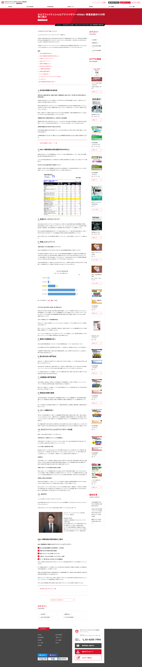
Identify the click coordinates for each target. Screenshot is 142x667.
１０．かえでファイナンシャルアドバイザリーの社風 (49, 76)
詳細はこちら (94, 91)
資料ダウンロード (126, 2)
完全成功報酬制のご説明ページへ (47, 143)
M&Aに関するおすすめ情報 (68, 24)
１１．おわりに (41, 79)
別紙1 (49, 300)
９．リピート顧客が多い (43, 74)
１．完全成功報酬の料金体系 (45, 53)
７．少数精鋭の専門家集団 (44, 68)
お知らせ (57, 642)
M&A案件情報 (40, 637)
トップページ (58, 24)
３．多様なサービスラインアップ (45, 58)
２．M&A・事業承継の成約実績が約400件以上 (48, 56)
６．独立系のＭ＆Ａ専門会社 (45, 66)
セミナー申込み (137, 2)
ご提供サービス (58, 637)
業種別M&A (68, 614)
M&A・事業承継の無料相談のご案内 (46, 81)
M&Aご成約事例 (58, 634)
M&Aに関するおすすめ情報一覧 (57, 599)
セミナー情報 (132, 6)
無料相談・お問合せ (115, 2)
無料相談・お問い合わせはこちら (47, 588)
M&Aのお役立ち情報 (46, 617)
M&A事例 (43, 614)
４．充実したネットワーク (44, 61)
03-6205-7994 (93, 639)
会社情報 (39, 640)
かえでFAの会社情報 (70, 617)
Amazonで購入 (95, 209)
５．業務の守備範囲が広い (44, 63)
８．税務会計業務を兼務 (44, 71)
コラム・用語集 (58, 640)
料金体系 (10, 6)
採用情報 (39, 645)
